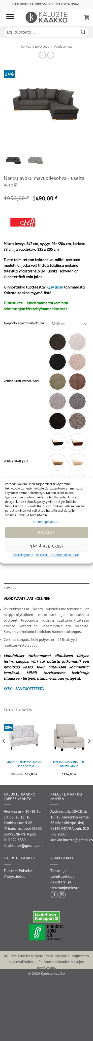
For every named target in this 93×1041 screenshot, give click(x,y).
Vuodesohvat (63, 46)
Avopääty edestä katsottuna (24, 323)
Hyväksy (46, 533)
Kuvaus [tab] (10, 588)
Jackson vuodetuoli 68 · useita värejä (69, 764)
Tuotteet (11, 871)
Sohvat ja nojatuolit (35, 46)
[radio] (57, 342)
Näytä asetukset (46, 546)
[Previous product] (50, 55)
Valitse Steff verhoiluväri (21, 381)
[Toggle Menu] (10, 17)
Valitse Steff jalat (16, 461)
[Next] (89, 750)
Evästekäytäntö (22, 555)
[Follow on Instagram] (62, 894)
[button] (86, 17)
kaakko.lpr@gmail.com (23, 846)
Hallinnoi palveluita (45, 521)
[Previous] (4, 750)
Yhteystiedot (14, 877)
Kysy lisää (55, 287)
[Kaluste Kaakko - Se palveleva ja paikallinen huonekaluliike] (46, 17)
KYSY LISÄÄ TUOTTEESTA (24, 689)
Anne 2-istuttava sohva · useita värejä (24, 764)
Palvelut (26, 871)
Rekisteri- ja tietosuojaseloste (57, 555)
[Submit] (83, 32)
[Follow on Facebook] (54, 894)
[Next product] (42, 55)
